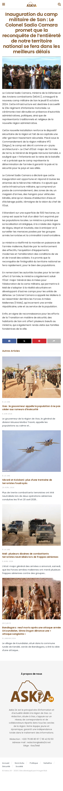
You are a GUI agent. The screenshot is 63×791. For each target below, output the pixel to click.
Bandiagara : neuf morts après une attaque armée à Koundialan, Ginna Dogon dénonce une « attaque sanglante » (31, 631)
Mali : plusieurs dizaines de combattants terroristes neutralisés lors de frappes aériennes (30, 555)
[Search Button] (59, 4)
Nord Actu (19, 763)
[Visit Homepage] (31, 4)
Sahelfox (48, 763)
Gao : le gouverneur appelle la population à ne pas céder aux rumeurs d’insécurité (31, 407)
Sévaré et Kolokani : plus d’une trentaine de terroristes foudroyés (27, 481)
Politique (34, 763)
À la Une (6, 402)
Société (19, 766)
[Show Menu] (3, 4)
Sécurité (6, 623)
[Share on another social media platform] (54, 341)
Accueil (5, 763)
